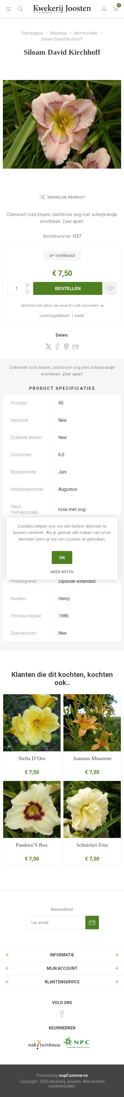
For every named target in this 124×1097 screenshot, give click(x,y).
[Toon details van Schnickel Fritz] (92, 809)
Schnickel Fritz (92, 845)
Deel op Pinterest (66, 347)
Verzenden (92, 922)
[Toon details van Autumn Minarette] (92, 722)
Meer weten (62, 572)
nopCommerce (73, 1075)
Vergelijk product (66, 197)
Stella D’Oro (31, 758)
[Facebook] (62, 1013)
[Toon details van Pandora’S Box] (32, 809)
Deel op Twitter (48, 346)
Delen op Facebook (57, 347)
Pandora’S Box (32, 845)
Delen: (62, 335)
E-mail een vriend (75, 347)
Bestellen (68, 288)
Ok (62, 557)
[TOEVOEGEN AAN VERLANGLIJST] (110, 288)
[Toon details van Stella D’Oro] (32, 722)
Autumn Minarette (92, 758)
